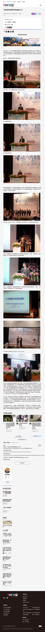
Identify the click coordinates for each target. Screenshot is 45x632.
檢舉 (39, 13)
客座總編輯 (5, 614)
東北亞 (8, 24)
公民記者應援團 (6, 611)
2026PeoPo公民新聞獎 (7, 526)
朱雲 (7, 428)
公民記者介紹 (6, 613)
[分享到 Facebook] (6, 31)
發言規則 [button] (39, 436)
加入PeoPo (9, 1)
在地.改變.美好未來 (36, 612)
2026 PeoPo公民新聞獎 (27, 610)
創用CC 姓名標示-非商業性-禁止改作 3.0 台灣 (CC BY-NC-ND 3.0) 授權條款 (10, 27)
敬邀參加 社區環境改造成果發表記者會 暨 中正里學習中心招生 (36, 425)
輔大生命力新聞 (7, 568)
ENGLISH (14, 1)
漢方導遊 (7, 474)
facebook (4, 597)
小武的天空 (6, 559)
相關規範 (25, 598)
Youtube (7, 597)
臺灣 (8, 19)
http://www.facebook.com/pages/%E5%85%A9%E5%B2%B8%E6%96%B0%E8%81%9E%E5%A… (24, 455)
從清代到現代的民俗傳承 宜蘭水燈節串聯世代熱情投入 (7, 575)
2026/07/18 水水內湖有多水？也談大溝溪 (7, 583)
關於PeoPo (25, 596)
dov (5, 577)
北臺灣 (11, 24)
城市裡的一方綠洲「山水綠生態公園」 (7, 534)
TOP (40, 626)
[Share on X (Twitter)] (8, 31)
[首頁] (8, 5)
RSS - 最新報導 (25, 619)
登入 (5, 1)
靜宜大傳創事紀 (7, 542)
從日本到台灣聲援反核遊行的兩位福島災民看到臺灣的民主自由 (10, 425)
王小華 (5, 536)
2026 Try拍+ (25, 607)
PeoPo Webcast (6, 609)
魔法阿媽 (20, 425)
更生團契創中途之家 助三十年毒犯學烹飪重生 (7, 566)
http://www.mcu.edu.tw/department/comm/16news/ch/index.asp (17, 451)
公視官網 (18, 1)
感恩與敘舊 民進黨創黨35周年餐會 (7, 500)
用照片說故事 (25, 614)
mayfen (5, 585)
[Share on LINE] (11, 31)
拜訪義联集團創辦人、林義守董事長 (7, 492)
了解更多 (7, 482)
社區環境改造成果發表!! (23, 423)
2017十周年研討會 (36, 609)
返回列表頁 (22, 463)
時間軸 (24, 600)
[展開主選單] (40, 5)
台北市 (10, 19)
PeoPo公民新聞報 (7, 607)
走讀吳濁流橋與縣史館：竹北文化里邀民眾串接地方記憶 (7, 549)
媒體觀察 (9, 22)
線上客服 (23, 1)
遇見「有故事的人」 (36, 614)
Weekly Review (26, 602)
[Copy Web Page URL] (13, 31)
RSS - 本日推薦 (25, 621)
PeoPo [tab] (18, 436)
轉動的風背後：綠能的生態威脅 (7, 540)
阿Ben (5, 553)
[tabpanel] (22, 450)
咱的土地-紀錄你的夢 (27, 612)
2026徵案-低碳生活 (36, 607)
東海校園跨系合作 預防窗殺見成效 (7, 557)
